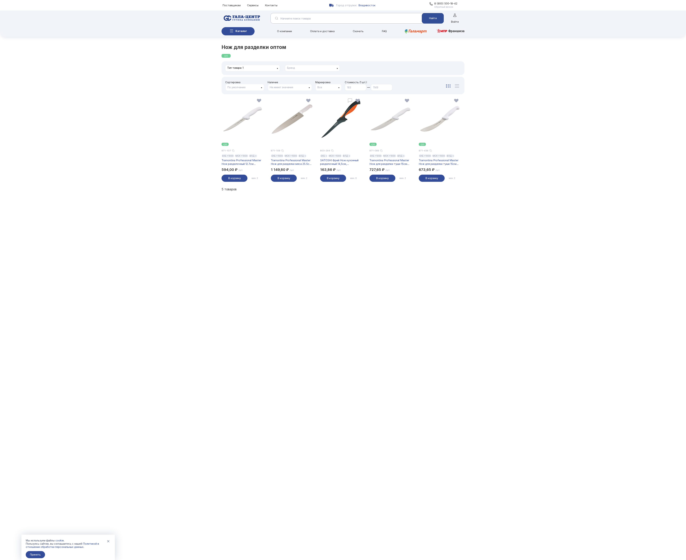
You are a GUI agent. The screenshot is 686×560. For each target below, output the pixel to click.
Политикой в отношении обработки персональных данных (62, 545)
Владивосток (367, 5)
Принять (35, 554)
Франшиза (456, 31)
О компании (284, 31)
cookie (59, 540)
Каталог (241, 31)
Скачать (358, 31)
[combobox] (252, 68)
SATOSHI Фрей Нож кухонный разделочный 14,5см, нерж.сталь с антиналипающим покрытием (340, 162)
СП (226, 55)
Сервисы (253, 5)
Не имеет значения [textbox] (281, 87)
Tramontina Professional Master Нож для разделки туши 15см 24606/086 (438, 162)
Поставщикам (231, 5)
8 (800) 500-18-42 (445, 3)
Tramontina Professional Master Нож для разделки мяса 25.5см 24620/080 (291, 162)
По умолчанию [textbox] (236, 87)
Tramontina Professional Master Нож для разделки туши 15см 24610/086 (389, 162)
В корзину (234, 178)
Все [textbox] (319, 87)
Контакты (271, 5)
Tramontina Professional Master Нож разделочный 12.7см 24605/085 (241, 162)
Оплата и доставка (322, 31)
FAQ (384, 31)
